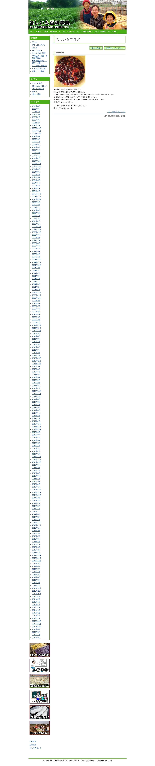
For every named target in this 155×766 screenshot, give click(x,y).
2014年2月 (36, 517)
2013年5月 (36, 542)
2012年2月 (36, 583)
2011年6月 (36, 605)
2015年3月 (36, 481)
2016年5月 (36, 443)
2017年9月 (36, 399)
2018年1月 (36, 388)
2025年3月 (36, 153)
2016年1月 (36, 454)
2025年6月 (36, 144)
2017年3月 (36, 416)
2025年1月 (36, 158)
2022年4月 (36, 249)
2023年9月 (36, 202)
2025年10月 (36, 134)
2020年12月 (36, 292)
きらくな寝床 (37, 83)
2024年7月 (36, 175)
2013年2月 (36, 550)
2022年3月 (36, 251)
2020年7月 (36, 306)
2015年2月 (36, 484)
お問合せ (33, 745)
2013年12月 (36, 522)
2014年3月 (36, 514)
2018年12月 (36, 358)
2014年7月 (36, 503)
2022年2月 (36, 254)
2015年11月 (36, 459)
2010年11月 (36, 624)
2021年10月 (36, 265)
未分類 (34, 91)
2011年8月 (36, 599)
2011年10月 (36, 594)
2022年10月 (36, 232)
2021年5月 (36, 279)
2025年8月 (36, 139)
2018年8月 (36, 369)
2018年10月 (36, 364)
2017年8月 (36, 402)
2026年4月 (36, 117)
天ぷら (34, 42)
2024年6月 (36, 177)
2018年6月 (36, 375)
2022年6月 (36, 243)
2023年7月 (36, 207)
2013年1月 (36, 553)
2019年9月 (36, 333)
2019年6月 (36, 342)
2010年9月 (36, 629)
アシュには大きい (39, 45)
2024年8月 (36, 172)
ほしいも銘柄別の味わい (85, 31)
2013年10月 (36, 528)
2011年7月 (36, 602)
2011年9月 (36, 596)
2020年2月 (36, 320)
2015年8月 (36, 468)
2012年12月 (36, 555)
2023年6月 (36, 210)
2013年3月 (36, 547)
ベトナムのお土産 (39, 68)
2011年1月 (36, 618)
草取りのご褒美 (38, 71)
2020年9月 (36, 301)
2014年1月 (36, 520)
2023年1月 (36, 224)
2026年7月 (36, 109)
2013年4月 (36, 544)
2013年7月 (36, 536)
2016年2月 (36, 451)
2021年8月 (36, 270)
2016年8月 (36, 435)
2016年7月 (36, 438)
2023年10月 (36, 199)
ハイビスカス (37, 50)
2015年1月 (36, 487)
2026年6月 (36, 112)
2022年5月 (36, 246)
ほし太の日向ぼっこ (39, 86)
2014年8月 (36, 501)
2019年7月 (36, 339)
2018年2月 (36, 385)
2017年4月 (36, 413)
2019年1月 (36, 355)
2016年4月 (36, 446)
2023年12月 (36, 194)
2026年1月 (36, 125)
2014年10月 (36, 495)
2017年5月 (36, 410)
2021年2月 (36, 287)
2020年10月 (36, 298)
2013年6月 (36, 539)
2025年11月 (36, 131)
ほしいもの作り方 (69, 31)
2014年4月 (36, 511)
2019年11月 (36, 328)
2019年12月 (36, 325)
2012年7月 (36, 569)
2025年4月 (36, 150)
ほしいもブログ (68, 39)
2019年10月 (36, 331)
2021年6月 (36, 276)
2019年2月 (36, 353)
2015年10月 (36, 462)
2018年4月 (36, 380)
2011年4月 (36, 610)
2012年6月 (36, 572)
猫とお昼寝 (36, 94)
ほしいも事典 (112, 31)
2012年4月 (36, 577)
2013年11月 (36, 525)
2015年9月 (36, 465)
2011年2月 (36, 616)
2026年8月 (36, 106)
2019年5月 (36, 344)
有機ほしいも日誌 (42, 31)
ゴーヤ (34, 48)
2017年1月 (36, 421)
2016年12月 (36, 424)
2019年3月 (36, 350)
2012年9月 (36, 563)
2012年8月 (36, 566)
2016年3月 (36, 448)
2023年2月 (36, 221)
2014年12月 (36, 490)
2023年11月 (36, 197)
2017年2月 (36, 418)
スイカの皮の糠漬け (39, 66)
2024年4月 (36, 183)
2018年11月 (36, 361)
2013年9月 (36, 531)
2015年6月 (36, 473)
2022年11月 (36, 229)
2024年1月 (36, 191)
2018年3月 (36, 383)
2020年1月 (36, 322)
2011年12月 (36, 588)
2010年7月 (36, 635)
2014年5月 (36, 509)
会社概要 (33, 741)
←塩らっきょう (96, 48)
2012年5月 (36, 574)
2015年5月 (36, 476)
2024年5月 (36, 180)
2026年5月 (36, 114)
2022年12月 (36, 227)
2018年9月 (36, 366)
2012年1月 (36, 585)
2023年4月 (36, 216)
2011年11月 (36, 591)
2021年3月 (36, 284)
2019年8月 (36, 336)
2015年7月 (36, 470)
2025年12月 (36, 128)
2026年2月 (36, 123)
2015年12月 (36, 457)
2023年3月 (36, 218)
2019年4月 (36, 347)
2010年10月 (36, 626)
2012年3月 (36, 580)
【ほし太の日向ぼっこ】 (116, 112)
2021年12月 (36, 259)
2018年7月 (36, 372)
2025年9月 (36, 136)
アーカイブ (35, 102)
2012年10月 (36, 561)
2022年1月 (36, 257)
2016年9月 (36, 432)
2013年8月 (36, 533)
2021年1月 (36, 290)
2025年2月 (36, 155)
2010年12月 (36, 621)
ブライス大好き (38, 89)
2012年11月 (36, 558)
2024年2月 (36, 188)
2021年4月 (36, 281)
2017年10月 (36, 396)
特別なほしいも (55, 31)
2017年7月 (36, 405)
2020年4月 (36, 314)
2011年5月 (36, 607)
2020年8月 (36, 303)
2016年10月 (36, 429)
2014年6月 (36, 506)
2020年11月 (36, 295)
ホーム (32, 31)
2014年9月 (36, 498)
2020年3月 (36, 317)
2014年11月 (36, 492)
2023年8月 (36, 205)
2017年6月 (36, 407)
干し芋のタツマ (35, 748)
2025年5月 (36, 147)
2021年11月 (36, 262)
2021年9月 (36, 268)
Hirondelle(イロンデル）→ (115, 48)
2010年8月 (36, 632)
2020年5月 (36, 312)
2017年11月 (36, 394)
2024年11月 (36, 164)
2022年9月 (36, 235)
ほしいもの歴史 (100, 31)
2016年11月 (36, 427)
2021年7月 (36, 273)
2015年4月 (36, 479)
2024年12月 (36, 161)
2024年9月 (36, 169)
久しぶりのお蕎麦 (39, 53)
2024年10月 (36, 166)
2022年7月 (36, 240)
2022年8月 (36, 238)
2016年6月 (36, 440)
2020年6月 (36, 309)
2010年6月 (36, 637)
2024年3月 (36, 186)
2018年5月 (36, 377)
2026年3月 (36, 120)
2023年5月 (36, 213)
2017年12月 (36, 391)
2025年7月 (36, 142)
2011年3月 (36, 613)
